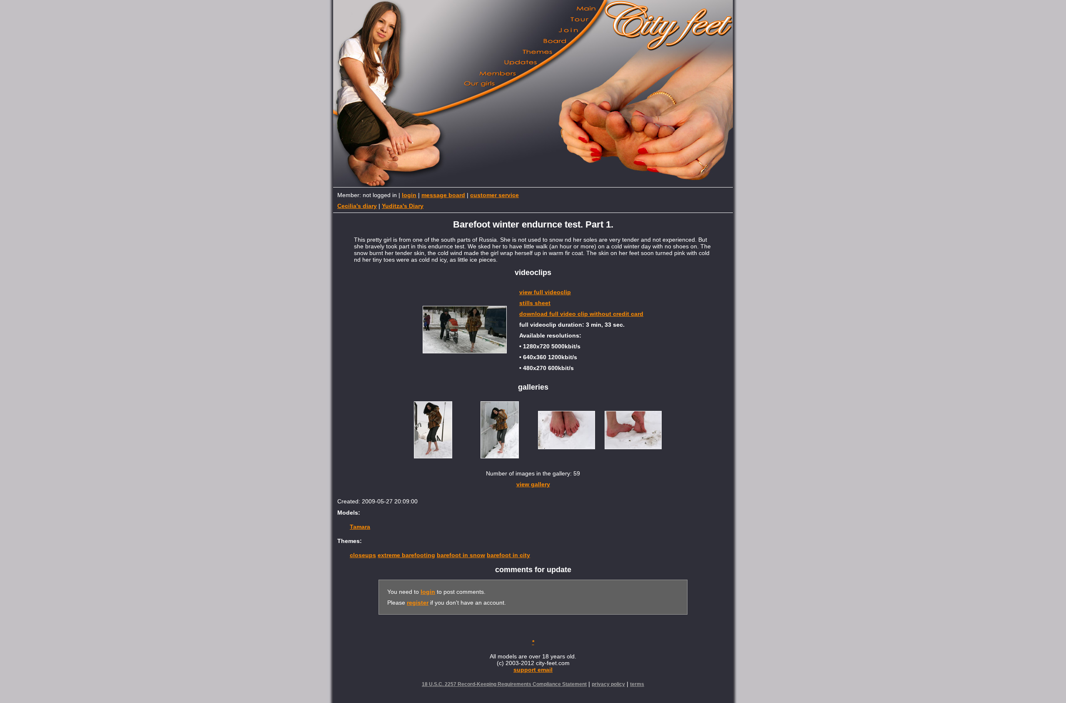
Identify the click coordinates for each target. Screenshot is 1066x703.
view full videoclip (545, 292)
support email (533, 669)
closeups (363, 555)
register (417, 602)
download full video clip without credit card (581, 313)
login (409, 195)
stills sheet (534, 303)
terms (637, 684)
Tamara (360, 526)
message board (443, 195)
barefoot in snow (461, 555)
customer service (494, 195)
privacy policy (608, 684)
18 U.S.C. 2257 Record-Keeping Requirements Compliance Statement (504, 684)
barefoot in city (508, 555)
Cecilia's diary (357, 206)
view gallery (533, 484)
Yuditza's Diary (402, 206)
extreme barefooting (406, 555)
